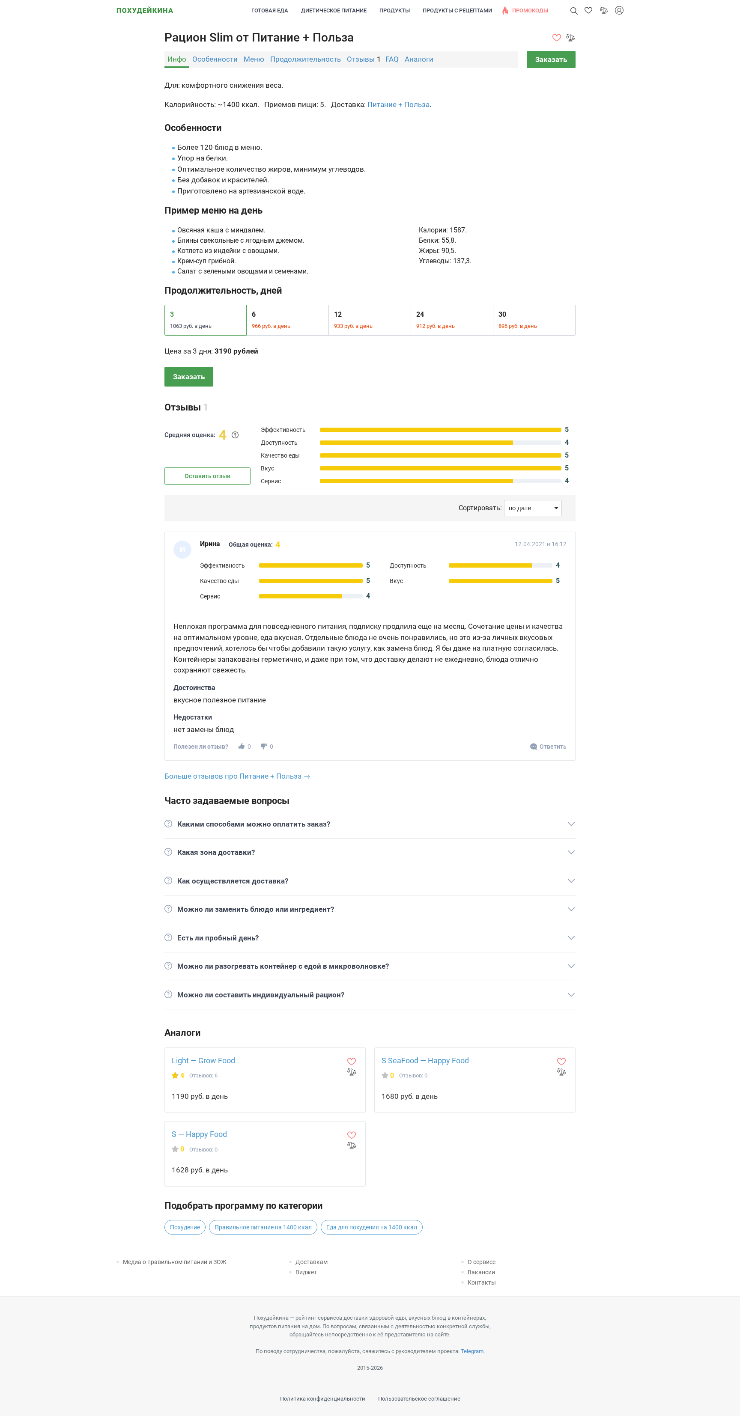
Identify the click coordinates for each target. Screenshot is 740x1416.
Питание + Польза (398, 104)
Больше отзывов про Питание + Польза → (237, 776)
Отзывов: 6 (203, 1075)
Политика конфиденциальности (322, 1398)
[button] (588, 10)
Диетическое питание (334, 10)
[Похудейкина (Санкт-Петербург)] (144, 7)
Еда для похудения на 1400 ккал (371, 1227)
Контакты (482, 1282)
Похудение (185, 1227)
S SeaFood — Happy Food (425, 1060)
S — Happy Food (199, 1134)
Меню (254, 59)
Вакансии (481, 1272)
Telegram (472, 1351)
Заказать (551, 59)
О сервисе (481, 1261)
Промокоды (530, 10)
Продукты (394, 10)
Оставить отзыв (207, 476)
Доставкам (311, 1261)
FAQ (392, 59)
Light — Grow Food (203, 1060)
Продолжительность (305, 59)
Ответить (553, 746)
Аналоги (419, 59)
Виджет (306, 1272)
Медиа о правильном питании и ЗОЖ (175, 1261)
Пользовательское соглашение (419, 1398)
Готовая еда (269, 10)
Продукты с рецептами (457, 10)
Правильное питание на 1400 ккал (263, 1227)
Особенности (215, 59)
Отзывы (361, 59)
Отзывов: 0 (413, 1075)
